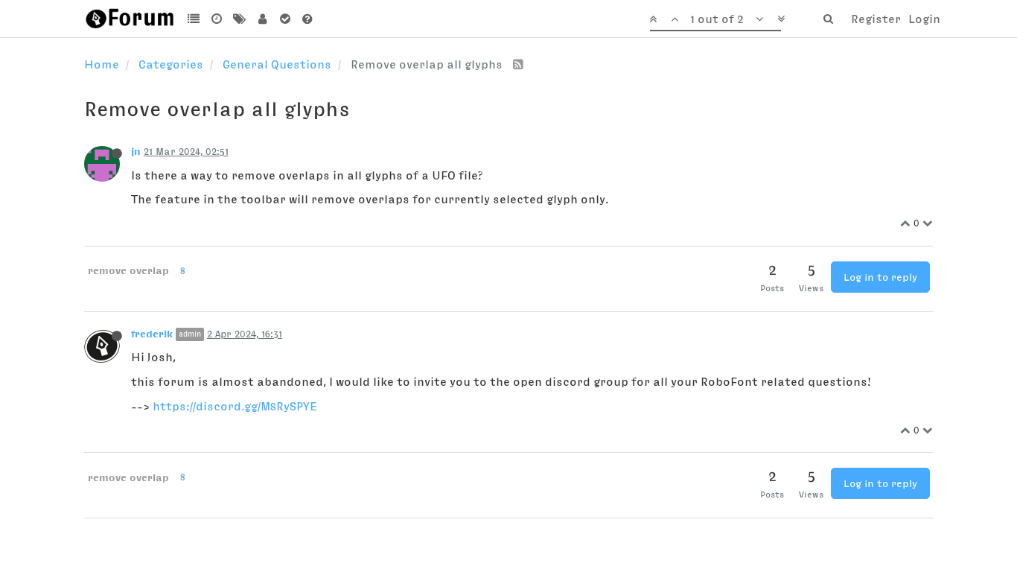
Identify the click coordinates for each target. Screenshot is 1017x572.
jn (136, 151)
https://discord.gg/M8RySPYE (235, 406)
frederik (152, 333)
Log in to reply (880, 277)
